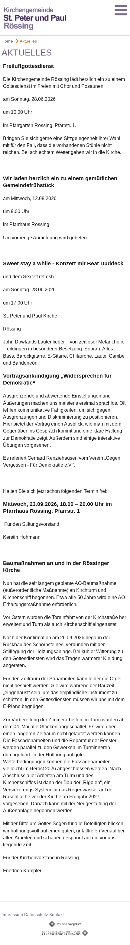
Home (7, 41)
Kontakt (56, 914)
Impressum (12, 914)
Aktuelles (28, 41)
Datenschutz (36, 914)
